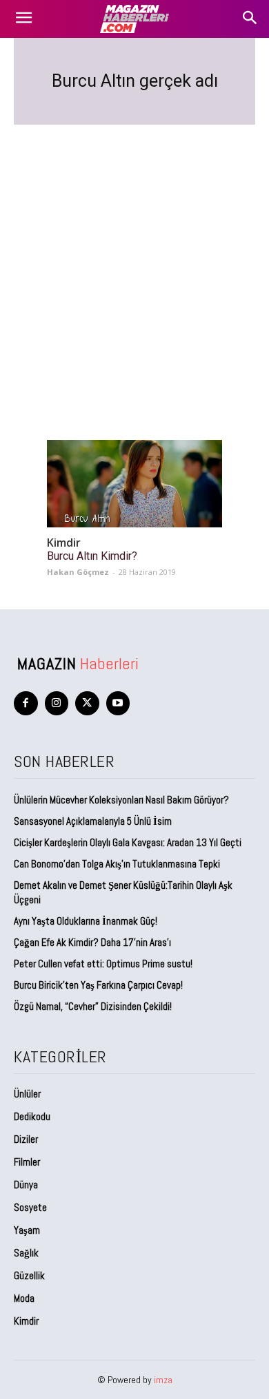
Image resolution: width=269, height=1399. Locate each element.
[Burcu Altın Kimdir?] (134, 483)
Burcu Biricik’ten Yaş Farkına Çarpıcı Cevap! (98, 984)
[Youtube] (118, 703)
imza (163, 1380)
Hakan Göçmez (78, 572)
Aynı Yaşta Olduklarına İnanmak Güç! (85, 920)
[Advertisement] (134, 266)
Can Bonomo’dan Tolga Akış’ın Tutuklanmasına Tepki (117, 863)
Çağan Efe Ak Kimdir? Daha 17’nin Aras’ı (93, 942)
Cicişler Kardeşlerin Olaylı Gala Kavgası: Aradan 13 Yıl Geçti (127, 842)
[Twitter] (87, 703)
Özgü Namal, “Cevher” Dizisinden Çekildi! (93, 1006)
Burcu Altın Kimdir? (92, 555)
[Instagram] (57, 703)
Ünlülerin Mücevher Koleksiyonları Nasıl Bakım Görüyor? (121, 799)
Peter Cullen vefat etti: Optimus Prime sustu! (103, 963)
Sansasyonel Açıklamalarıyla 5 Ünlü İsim (93, 821)
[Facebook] (26, 703)
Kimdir (64, 542)
